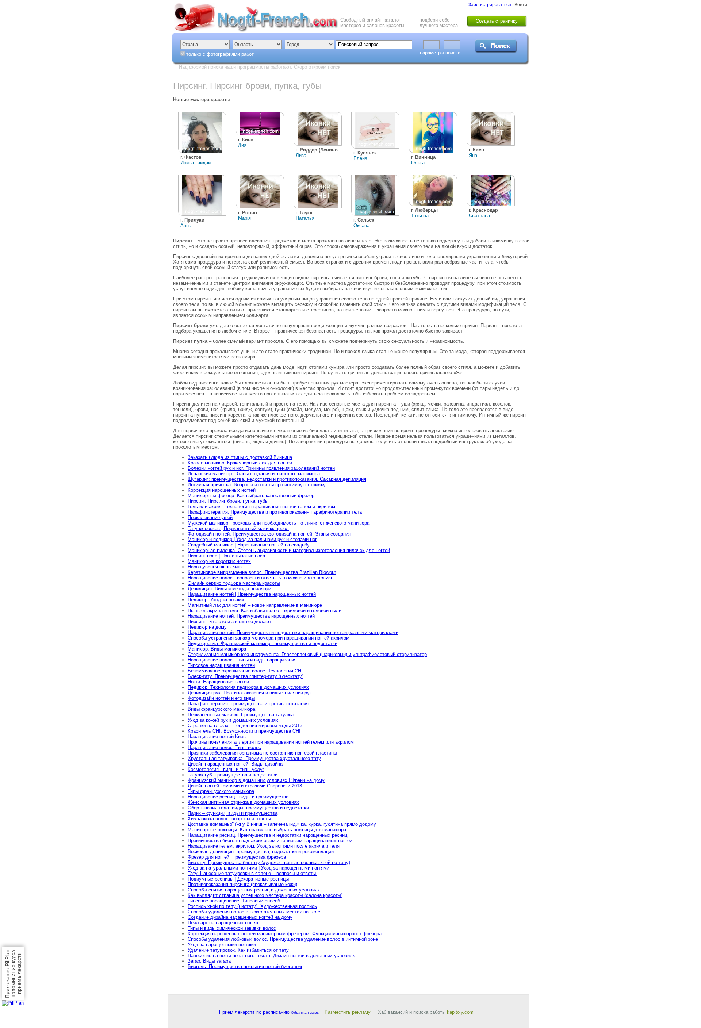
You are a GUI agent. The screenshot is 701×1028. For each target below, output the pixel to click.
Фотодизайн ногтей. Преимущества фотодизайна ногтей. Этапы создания (269, 534)
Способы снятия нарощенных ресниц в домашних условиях (254, 890)
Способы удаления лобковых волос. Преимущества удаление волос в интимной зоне (283, 939)
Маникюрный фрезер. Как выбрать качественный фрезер (251, 495)
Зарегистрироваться (489, 4)
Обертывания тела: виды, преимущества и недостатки (248, 807)
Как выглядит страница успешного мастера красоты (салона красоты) (265, 895)
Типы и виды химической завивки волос (232, 928)
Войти (520, 4)
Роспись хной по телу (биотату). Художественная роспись (252, 906)
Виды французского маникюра (221, 709)
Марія (244, 218)
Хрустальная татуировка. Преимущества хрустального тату (254, 758)
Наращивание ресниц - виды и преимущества (238, 796)
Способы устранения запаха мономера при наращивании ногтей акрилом (268, 638)
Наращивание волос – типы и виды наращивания (242, 660)
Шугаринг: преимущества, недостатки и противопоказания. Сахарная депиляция (277, 479)
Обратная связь (305, 1012)
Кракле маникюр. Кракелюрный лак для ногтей (240, 462)
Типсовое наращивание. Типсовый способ (234, 901)
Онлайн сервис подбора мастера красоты (234, 583)
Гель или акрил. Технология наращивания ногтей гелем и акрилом (261, 506)
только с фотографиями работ (220, 54)
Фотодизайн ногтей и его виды (221, 698)
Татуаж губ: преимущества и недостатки (232, 775)
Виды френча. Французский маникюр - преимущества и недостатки (262, 643)
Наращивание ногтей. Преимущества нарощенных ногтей (251, 616)
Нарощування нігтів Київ (215, 566)
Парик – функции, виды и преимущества (232, 813)
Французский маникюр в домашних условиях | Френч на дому (256, 780)
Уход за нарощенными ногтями (222, 944)
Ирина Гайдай (195, 162)
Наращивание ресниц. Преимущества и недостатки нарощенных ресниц (267, 835)
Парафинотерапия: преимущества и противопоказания (248, 703)
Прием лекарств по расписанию (254, 1012)
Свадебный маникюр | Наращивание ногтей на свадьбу (249, 545)
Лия (242, 145)
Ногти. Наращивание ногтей (218, 681)
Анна (185, 225)
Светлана (479, 215)
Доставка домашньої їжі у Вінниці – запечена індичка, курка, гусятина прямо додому (282, 824)
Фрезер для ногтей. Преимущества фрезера (237, 857)
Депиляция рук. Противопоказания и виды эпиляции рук (250, 692)
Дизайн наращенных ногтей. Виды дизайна (235, 764)
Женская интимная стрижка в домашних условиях (243, 802)
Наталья (305, 218)
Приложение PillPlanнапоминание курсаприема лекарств (13, 974)
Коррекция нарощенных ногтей (222, 490)
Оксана (361, 225)
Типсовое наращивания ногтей (221, 665)
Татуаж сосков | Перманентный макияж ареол (238, 528)
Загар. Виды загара (209, 961)
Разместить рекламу (348, 1012)
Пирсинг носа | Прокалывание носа (226, 556)
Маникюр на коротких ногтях (219, 561)
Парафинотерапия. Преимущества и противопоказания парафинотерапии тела (275, 512)
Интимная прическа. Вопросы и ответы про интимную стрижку (257, 484)
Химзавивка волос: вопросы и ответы (229, 818)
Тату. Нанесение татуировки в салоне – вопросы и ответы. (252, 873)
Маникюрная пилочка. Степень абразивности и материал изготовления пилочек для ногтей (289, 550)
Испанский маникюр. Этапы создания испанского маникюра (254, 473)
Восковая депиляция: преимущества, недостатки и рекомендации (261, 851)
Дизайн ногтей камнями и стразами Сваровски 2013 (245, 786)
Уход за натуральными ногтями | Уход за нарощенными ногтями (258, 868)
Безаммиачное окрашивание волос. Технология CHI (245, 671)
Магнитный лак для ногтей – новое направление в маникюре (255, 605)
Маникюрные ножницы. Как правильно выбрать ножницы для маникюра (267, 829)
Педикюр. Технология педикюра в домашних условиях (248, 687)
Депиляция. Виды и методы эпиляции (229, 588)
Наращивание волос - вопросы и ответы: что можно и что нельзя (260, 577)
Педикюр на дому (207, 627)
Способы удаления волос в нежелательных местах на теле (254, 911)
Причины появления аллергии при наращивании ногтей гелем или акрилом (271, 742)
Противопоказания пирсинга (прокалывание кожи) (242, 884)
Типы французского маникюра (221, 791)
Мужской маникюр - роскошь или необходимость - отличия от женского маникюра (278, 523)
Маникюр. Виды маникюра (217, 649)
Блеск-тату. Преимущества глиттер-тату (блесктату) (245, 676)
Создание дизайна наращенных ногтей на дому (240, 917)
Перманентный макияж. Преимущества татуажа (241, 714)
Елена (360, 158)
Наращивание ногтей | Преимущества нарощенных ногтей (252, 594)
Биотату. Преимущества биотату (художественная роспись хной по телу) (269, 862)
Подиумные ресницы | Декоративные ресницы (238, 879)
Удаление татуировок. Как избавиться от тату (238, 950)
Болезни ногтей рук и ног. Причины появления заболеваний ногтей (261, 468)
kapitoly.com (460, 1012)
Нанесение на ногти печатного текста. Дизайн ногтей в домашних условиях (271, 955)
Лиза (301, 155)
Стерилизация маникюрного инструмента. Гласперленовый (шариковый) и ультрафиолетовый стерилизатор (307, 654)
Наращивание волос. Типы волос (224, 747)
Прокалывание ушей (210, 517)
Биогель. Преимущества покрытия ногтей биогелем (245, 966)
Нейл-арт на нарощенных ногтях (223, 922)
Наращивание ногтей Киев (217, 736)
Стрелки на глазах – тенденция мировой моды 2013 (245, 725)
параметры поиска (440, 52)
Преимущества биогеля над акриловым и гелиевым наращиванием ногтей (270, 840)
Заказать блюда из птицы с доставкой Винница (240, 457)
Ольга (418, 162)
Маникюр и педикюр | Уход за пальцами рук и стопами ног (252, 539)
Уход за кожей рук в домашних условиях (233, 720)
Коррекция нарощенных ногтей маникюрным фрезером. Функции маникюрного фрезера (285, 933)
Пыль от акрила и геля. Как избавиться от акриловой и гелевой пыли (264, 610)
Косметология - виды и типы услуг (226, 769)
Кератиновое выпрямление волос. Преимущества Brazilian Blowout (262, 572)
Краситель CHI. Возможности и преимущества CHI (244, 731)
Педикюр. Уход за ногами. (216, 599)
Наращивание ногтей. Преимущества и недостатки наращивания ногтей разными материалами (293, 632)
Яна (473, 155)
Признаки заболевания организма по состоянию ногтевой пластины (262, 753)
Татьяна (420, 215)
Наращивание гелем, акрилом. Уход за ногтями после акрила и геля (264, 846)
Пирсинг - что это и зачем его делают (229, 621)
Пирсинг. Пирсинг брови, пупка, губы (228, 501)
